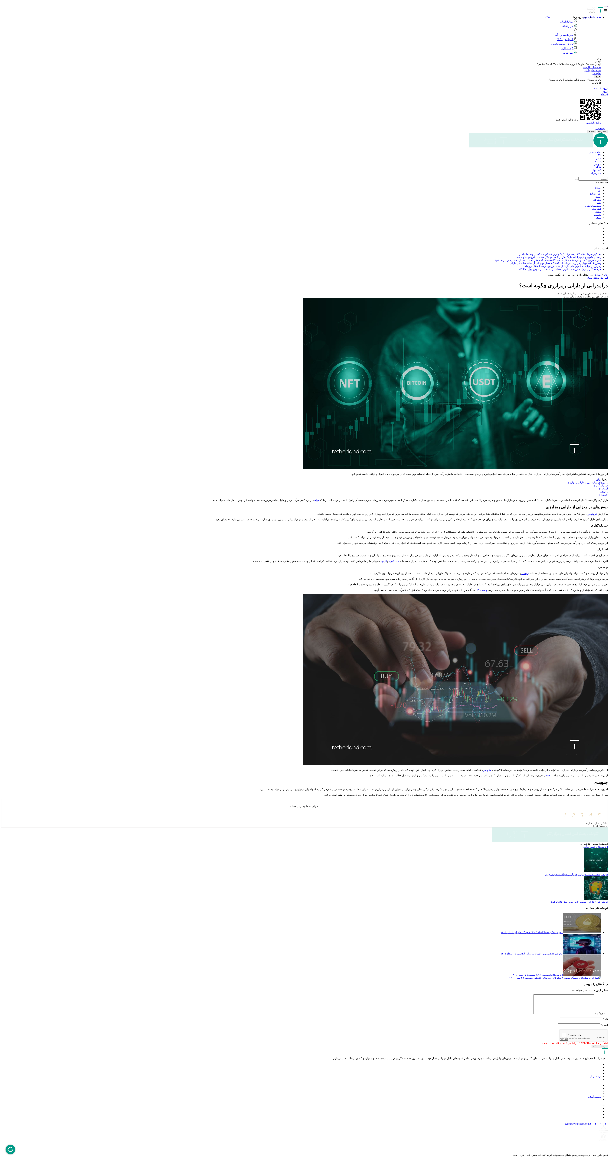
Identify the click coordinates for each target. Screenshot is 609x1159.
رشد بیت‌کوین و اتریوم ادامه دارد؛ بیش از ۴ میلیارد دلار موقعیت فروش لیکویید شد (559, 257)
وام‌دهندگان (481, 590)
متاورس (487, 770)
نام (605, 1019)
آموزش (597, 164)
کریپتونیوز (592, 514)
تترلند (317, 500)
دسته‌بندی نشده (593, 205)
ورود (605, 91)
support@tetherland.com (577, 1123)
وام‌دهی (525, 573)
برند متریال (595, 1076)
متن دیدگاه (601, 1013)
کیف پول (596, 170)
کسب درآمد (589, 847)
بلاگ (547, 17)
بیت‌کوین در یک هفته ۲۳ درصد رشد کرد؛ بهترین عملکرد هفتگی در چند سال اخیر (560, 254)
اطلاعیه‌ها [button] (602, 131)
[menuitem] (301, 152)
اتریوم (383, 561)
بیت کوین (394, 561)
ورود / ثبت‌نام (601, 88)
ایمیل (604, 1025)
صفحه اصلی (595, 152)
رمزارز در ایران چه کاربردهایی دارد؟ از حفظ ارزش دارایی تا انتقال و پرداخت (561, 266)
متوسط (597, 214)
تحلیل (598, 202)
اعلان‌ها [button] (592, 131)
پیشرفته (597, 199)
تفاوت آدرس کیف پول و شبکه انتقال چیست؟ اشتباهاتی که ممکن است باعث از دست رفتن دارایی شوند (547, 260)
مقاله (598, 167)
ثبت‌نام (604, 94)
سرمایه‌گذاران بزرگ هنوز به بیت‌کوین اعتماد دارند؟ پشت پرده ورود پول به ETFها (559, 269)
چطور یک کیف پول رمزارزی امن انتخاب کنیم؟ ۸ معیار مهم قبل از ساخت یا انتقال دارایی (555, 263)
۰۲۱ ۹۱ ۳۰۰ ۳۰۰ (598, 1123)
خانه (605, 274)
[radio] (597, 815)
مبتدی (598, 211)
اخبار (598, 158)
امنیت (598, 161)
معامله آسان (594, 17)
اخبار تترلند (595, 173)
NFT (547, 775)
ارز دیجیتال (602, 847)
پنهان (598, 479)
